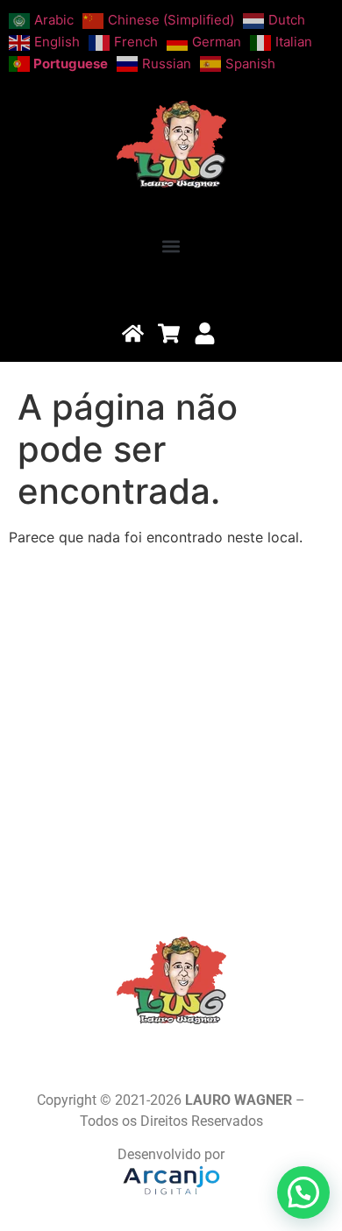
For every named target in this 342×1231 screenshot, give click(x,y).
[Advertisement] (171, 731)
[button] (171, 246)
